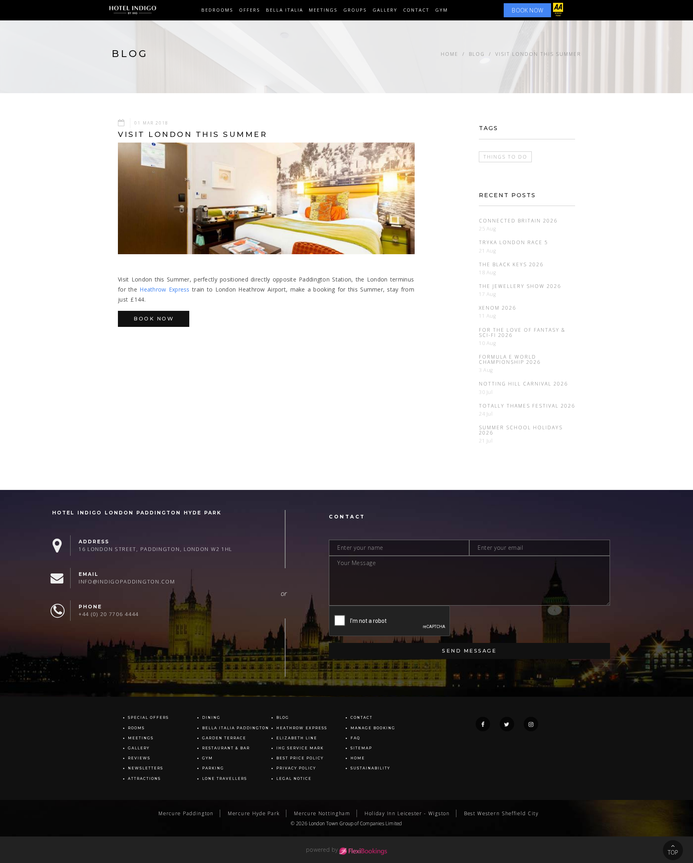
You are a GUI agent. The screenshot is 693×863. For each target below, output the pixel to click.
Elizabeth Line (296, 738)
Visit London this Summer (538, 54)
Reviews (139, 758)
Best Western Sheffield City (501, 813)
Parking (213, 768)
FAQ (355, 738)
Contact (416, 10)
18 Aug (487, 272)
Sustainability (370, 768)
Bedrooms (217, 10)
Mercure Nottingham (322, 813)
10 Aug (487, 343)
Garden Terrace (224, 738)
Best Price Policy (300, 758)
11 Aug (487, 315)
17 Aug (487, 294)
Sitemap (361, 748)
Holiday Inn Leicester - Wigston (407, 813)
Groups (355, 10)
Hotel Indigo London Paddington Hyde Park (136, 513)
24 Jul (486, 413)
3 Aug (486, 370)
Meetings (323, 10)
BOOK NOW (527, 10)
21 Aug (487, 250)
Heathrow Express (164, 289)
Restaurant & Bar (226, 748)
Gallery (139, 748)
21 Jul (486, 440)
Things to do (505, 156)
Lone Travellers (224, 779)
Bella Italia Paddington (235, 728)
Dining (211, 718)
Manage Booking (373, 728)
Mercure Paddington (186, 813)
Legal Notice (294, 779)
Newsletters (145, 768)
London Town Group (331, 823)
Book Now (154, 319)
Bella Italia (284, 10)
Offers (249, 10)
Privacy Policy (296, 768)
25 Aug (487, 228)
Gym (441, 10)
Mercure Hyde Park (254, 813)
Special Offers (148, 718)
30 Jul (486, 392)
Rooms (136, 728)
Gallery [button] (385, 10)
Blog (477, 54)
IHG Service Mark (300, 748)
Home (449, 54)
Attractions (144, 779)
